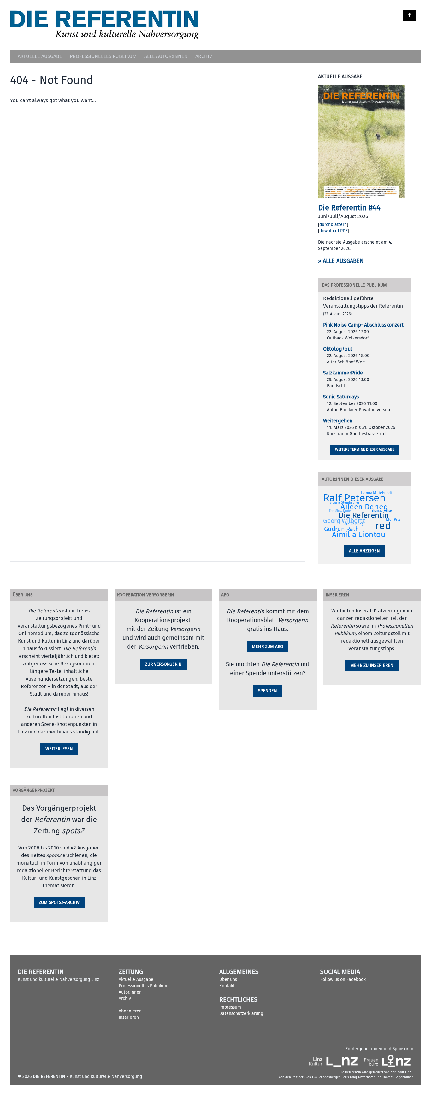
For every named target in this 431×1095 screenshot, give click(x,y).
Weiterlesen (59, 748)
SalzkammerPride (343, 373)
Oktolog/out (337, 349)
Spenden (267, 690)
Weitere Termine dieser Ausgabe (364, 449)
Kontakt (227, 985)
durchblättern (333, 224)
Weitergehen (337, 421)
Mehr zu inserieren (371, 665)
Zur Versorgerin (163, 664)
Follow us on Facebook (343, 979)
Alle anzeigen (364, 550)
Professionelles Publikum (103, 56)
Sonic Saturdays (341, 397)
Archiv (203, 56)
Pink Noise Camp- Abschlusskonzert (363, 325)
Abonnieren (130, 1011)
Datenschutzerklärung (241, 1013)
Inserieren (129, 1017)
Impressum (230, 1007)
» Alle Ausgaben (340, 261)
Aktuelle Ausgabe (40, 56)
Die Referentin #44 (349, 207)
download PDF (333, 231)
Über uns (228, 979)
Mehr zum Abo (267, 646)
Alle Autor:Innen (166, 56)
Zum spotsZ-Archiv (59, 902)
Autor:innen (130, 992)
